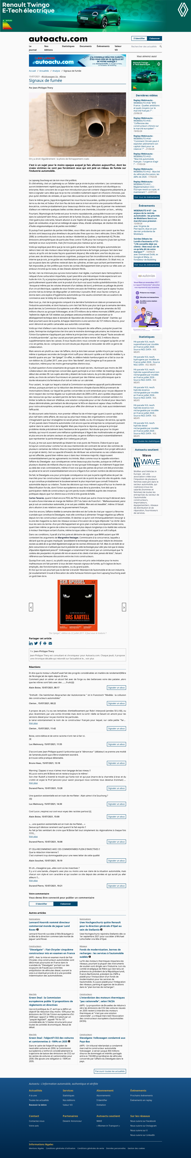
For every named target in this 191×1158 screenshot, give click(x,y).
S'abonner (154, 38)
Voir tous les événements (146, 197)
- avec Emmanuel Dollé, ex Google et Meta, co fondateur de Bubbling (146, 249)
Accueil (32, 70)
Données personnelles (116, 1148)
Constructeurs (35, 946)
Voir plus (33, 723)
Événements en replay (141, 1100)
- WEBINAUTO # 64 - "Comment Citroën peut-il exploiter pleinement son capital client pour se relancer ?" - (146, 142)
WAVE (99, 1121)
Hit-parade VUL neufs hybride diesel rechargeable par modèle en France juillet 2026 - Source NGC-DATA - (146, 429)
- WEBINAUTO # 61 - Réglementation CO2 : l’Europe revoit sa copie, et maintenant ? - (146, 186)
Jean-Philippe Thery (44, 651)
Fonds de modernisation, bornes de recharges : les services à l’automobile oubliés (102, 953)
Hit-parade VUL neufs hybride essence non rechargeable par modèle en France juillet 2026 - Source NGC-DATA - (146, 412)
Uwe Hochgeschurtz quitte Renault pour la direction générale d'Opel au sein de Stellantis (101, 926)
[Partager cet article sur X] (36, 643)
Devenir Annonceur (72, 1121)
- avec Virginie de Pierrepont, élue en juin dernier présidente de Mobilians (147, 222)
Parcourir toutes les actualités (110, 1071)
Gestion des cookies (136, 1148)
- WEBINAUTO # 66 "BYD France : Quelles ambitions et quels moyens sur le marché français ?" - (147, 107)
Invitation (101, 1104)
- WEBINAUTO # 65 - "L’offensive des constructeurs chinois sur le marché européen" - (146, 125)
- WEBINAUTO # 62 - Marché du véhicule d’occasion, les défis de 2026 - (147, 173)
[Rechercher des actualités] (160, 46)
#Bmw (63, 76)
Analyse (56, 70)
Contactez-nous (36, 1121)
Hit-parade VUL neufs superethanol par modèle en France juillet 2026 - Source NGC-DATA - (146, 346)
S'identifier (139, 38)
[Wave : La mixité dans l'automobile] (147, 462)
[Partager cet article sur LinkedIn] (31, 643)
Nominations (34, 919)
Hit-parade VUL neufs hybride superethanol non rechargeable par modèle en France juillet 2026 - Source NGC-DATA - (146, 376)
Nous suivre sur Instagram (143, 1125)
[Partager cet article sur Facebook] (40, 643)
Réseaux (83, 946)
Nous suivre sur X (138, 1130)
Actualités (44, 70)
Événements (103, 46)
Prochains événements (141, 1095)
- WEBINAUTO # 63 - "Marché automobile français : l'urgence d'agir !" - (146, 159)
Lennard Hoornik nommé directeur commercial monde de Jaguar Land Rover (49, 926)
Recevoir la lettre (38, 1104)
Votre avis (34, 1125)
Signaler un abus (116, 687)
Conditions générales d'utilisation (60, 1148)
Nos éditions (48, 48)
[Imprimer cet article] (45, 643)
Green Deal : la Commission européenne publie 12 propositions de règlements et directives (51, 1001)
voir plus (90, 658)
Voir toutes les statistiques (147, 441)
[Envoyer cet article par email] (50, 643)
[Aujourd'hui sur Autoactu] (77, 39)
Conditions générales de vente (90, 1148)
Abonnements (103, 1095)
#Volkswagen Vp (50, 76)
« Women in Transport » (108, 1125)
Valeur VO (118, 48)
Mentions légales (36, 1148)
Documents (86, 46)
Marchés (33, 994)
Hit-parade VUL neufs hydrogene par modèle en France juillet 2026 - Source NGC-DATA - (147, 360)
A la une (33, 1095)
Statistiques (68, 46)
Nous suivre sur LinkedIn (142, 1135)
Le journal (33, 48)
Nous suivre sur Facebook (143, 1121)
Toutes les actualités (39, 1100)
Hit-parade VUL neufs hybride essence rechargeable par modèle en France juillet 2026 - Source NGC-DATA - (146, 394)
